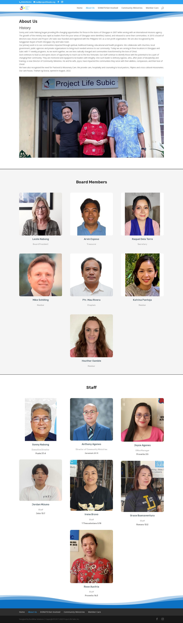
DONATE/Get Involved (108, 8)
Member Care (152, 8)
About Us (90, 8)
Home (79, 8)
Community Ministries (132, 8)
